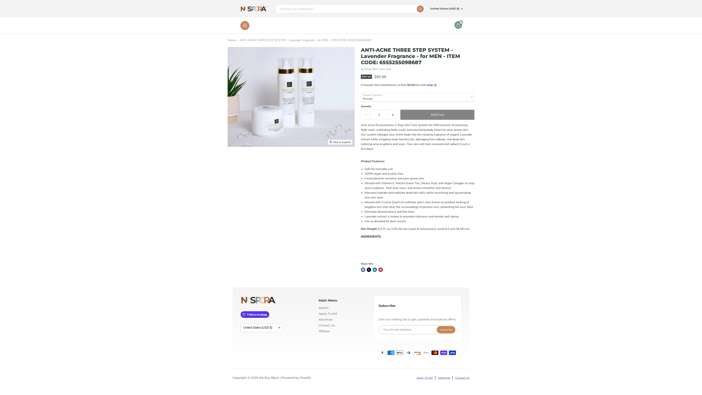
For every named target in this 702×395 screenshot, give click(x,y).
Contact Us (358, 25)
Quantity (366, 106)
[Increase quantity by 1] (392, 115)
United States (444, 8)
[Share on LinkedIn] (375, 270)
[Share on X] (369, 270)
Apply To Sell (328, 313)
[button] (417, 244)
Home (329, 25)
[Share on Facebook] (363, 270)
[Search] (420, 8)
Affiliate (377, 25)
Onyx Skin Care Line (378, 69)
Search (324, 308)
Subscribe (446, 329)
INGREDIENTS (371, 237)
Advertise (326, 319)
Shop (342, 25)
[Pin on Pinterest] (380, 270)
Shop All (257, 25)
